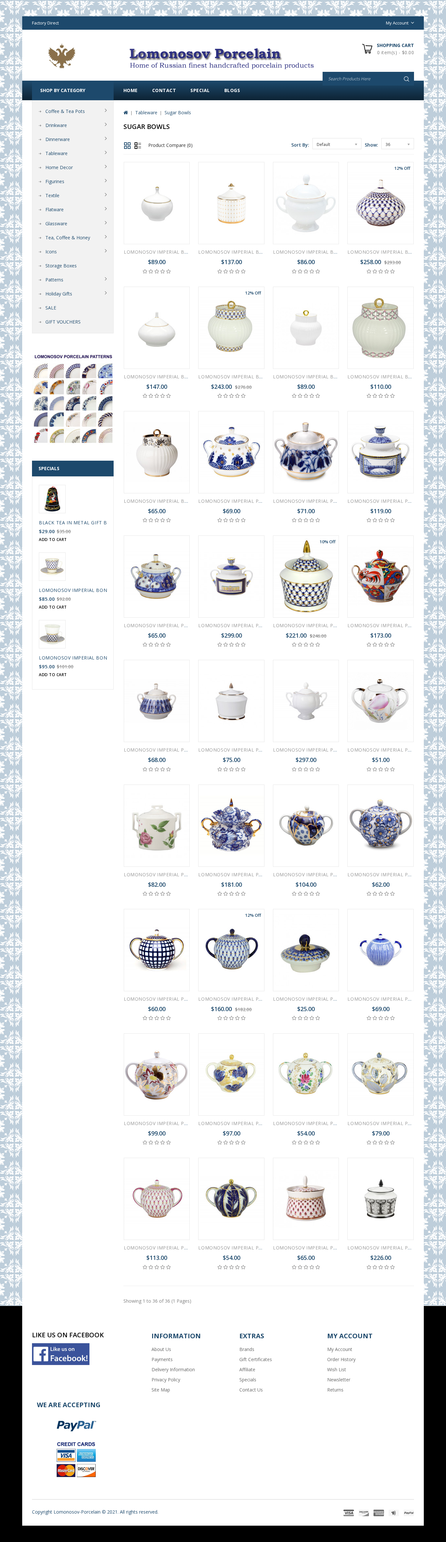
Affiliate (247, 1369)
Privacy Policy (165, 1379)
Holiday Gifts (58, 294)
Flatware (54, 209)
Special (200, 90)
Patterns (54, 280)
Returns (335, 1390)
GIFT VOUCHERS (63, 322)
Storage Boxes (61, 265)
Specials (247, 1379)
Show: (371, 145)
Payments (162, 1359)
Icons (51, 251)
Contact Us (251, 1390)
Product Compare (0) (170, 145)
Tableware (56, 153)
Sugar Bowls (178, 112)
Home (130, 90)
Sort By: (300, 145)
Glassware (56, 223)
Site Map (160, 1390)
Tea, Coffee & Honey (67, 237)
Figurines (54, 181)
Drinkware (56, 125)
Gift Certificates (255, 1359)
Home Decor (59, 167)
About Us (161, 1349)
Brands (246, 1349)
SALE (50, 308)
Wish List (336, 1369)
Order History (341, 1359)
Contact (164, 90)
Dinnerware (57, 139)
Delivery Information (173, 1369)
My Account (339, 1349)
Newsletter (338, 1379)
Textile (52, 195)
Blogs (232, 90)
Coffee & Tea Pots (65, 111)
